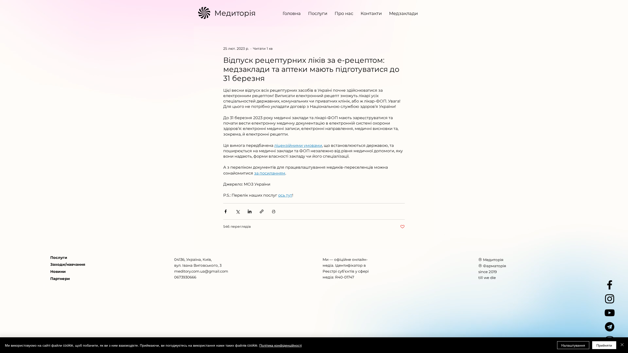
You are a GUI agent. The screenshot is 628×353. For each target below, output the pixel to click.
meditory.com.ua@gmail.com (201, 271)
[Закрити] (622, 345)
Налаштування (573, 345)
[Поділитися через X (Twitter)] (237, 211)
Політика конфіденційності (280, 345)
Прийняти (604, 345)
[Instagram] (609, 299)
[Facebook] (609, 285)
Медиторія (235, 13)
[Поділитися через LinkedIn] (249, 211)
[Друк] (273, 211)
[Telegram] (609, 327)
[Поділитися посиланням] (261, 211)
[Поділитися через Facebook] (225, 211)
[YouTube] (609, 313)
